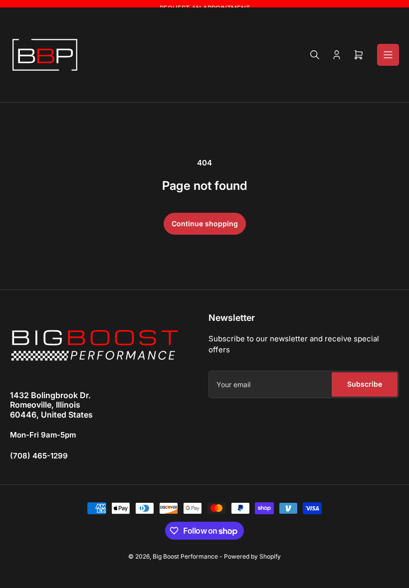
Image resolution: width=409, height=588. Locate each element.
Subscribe (364, 384)
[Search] (315, 55)
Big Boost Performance (185, 556)
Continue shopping (205, 223)
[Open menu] (388, 55)
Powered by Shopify (252, 556)
